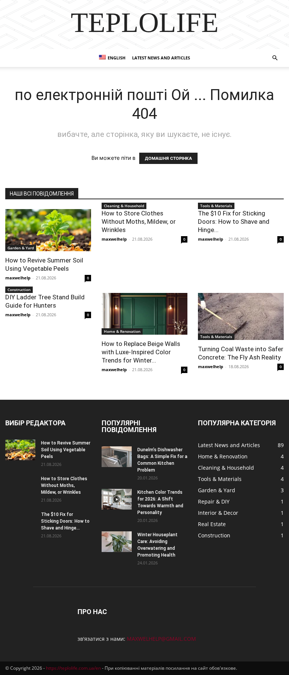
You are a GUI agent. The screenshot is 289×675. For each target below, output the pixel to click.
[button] (275, 58)
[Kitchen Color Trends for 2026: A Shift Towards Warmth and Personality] (117, 499)
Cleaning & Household (124, 205)
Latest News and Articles (161, 58)
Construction (19, 289)
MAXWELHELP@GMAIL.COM (161, 638)
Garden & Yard (21, 247)
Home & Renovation (122, 331)
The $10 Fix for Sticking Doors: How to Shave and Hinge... (233, 221)
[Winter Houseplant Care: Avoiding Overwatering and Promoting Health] (117, 541)
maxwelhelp (17, 278)
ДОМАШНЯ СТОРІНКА (168, 158)
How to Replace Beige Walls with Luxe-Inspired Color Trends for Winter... (141, 352)
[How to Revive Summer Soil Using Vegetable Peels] (48, 230)
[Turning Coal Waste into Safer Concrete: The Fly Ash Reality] (241, 316)
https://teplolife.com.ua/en (73, 668)
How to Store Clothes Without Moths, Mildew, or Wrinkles (139, 221)
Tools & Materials (216, 205)
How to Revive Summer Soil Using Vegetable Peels (65, 449)
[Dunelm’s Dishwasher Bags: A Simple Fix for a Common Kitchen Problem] (117, 456)
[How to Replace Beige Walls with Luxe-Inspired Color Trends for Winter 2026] (144, 314)
